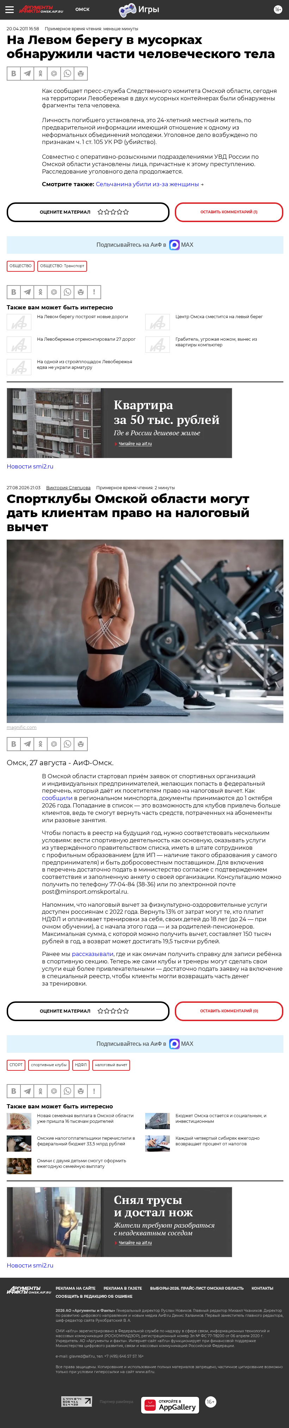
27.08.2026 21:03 (24, 487)
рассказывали (92, 954)
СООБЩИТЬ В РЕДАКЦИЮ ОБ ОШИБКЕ (94, 1296)
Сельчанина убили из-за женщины (147, 184)
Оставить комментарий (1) (229, 212)
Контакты (262, 1288)
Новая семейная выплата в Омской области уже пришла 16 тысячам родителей (85, 1118)
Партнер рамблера (116, 1401)
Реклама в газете (123, 1288)
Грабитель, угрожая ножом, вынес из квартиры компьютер (216, 341)
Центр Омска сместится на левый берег (219, 316)
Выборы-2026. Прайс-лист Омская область (197, 1288)
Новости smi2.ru (30, 466)
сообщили (57, 798)
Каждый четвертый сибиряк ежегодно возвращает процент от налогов (218, 1141)
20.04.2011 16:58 (23, 28)
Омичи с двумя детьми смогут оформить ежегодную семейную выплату (81, 1163)
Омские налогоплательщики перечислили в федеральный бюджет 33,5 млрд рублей (86, 1141)
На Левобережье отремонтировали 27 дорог (86, 339)
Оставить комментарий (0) (229, 1011)
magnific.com (22, 727)
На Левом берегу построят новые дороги (82, 316)
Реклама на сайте (76, 1288)
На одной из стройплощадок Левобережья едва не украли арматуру (84, 364)
